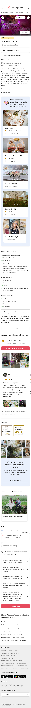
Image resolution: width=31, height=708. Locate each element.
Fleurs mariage (18, 634)
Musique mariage (6, 631)
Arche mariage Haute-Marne (9, 545)
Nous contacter (15, 606)
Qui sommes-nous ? (21, 665)
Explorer (24, 32)
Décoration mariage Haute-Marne (10, 543)
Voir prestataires (15, 480)
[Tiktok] (21, 685)
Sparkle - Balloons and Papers (15, 156)
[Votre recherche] (2, 17)
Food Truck (14, 640)
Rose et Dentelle (11, 184)
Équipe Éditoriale (6, 668)
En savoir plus (5, 92)
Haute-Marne (20, 12)
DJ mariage (23, 640)
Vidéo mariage (16, 628)
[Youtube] (18, 685)
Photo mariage (5, 628)
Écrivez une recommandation (15, 348)
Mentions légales (13, 650)
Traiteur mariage (5, 625)
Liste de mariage (6, 637)
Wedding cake (5, 640)
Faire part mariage (17, 625)
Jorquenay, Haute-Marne (11, 45)
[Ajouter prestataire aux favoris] (28, 17)
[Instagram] (14, 685)
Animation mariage (6, 634)
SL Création (9, 128)
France (7, 694)
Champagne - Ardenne (7, 12)
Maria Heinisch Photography (13, 517)
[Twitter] (6, 685)
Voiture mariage (17, 631)
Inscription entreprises (7, 665)
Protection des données (8, 655)
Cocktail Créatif (10, 209)
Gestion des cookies (7, 658)
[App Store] (7, 678)
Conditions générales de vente (10, 653)
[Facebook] (2, 685)
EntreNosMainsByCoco (13, 237)
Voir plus (15, 328)
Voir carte (25, 532)
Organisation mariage (19, 637)
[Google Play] (20, 678)
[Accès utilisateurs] (28, 7)
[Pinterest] (10, 685)
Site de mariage (24, 668)
